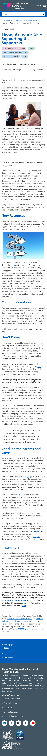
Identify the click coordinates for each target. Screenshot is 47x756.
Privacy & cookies (11, 703)
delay (39, 366)
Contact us (8, 707)
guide (21, 495)
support (14, 265)
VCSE (25, 56)
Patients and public (11, 56)
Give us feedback (11, 712)
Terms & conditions (12, 699)
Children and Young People (14, 48)
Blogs (31, 48)
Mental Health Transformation (19, 618)
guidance (9, 406)
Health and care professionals (15, 52)
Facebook (36, 531)
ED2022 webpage (25, 629)
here (24, 605)
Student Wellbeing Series (15, 600)
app (29, 476)
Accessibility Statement (13, 716)
